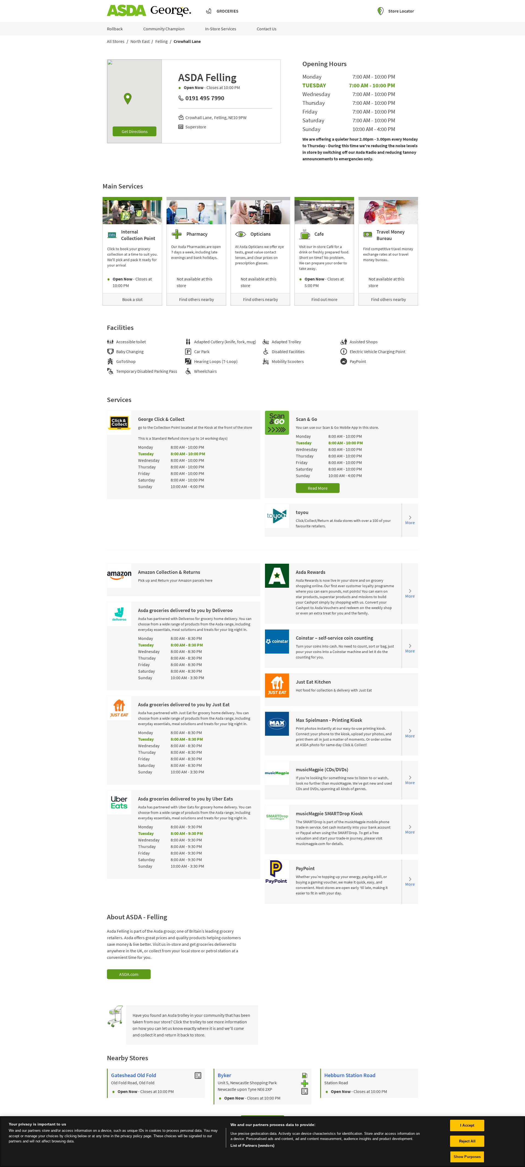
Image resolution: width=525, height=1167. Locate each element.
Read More (318, 488)
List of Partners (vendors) (252, 1146)
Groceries (227, 11)
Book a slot (132, 299)
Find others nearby (196, 299)
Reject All (467, 1141)
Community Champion (164, 28)
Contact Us (266, 28)
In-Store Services (220, 28)
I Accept (467, 1125)
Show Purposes (467, 1157)
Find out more (324, 299)
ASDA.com (128, 974)
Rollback (115, 28)
